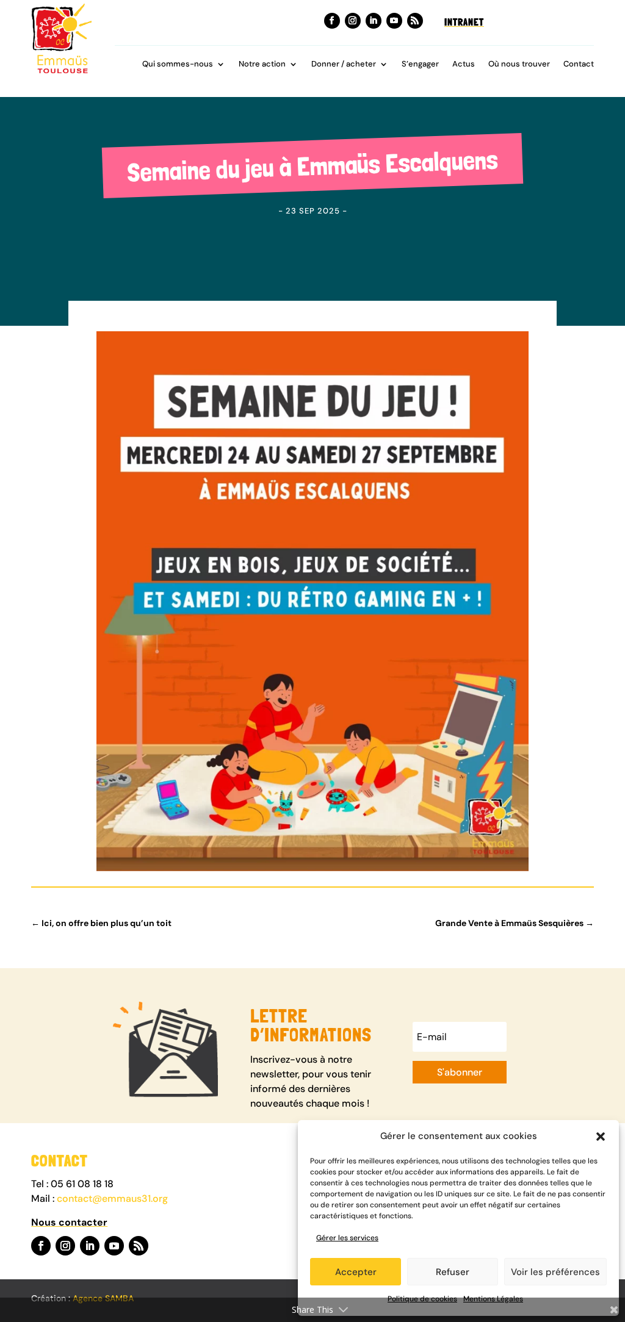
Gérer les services (347, 1238)
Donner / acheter (343, 64)
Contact (578, 64)
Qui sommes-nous (177, 64)
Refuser (452, 1272)
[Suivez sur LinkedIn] (373, 21)
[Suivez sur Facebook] (332, 21)
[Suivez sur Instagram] (353, 21)
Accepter (356, 1272)
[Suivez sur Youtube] (394, 21)
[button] (600, 1136)
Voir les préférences (555, 1272)
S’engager (420, 64)
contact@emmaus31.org (112, 1198)
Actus (463, 64)
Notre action (262, 64)
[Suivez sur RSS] (415, 21)
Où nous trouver (519, 64)
